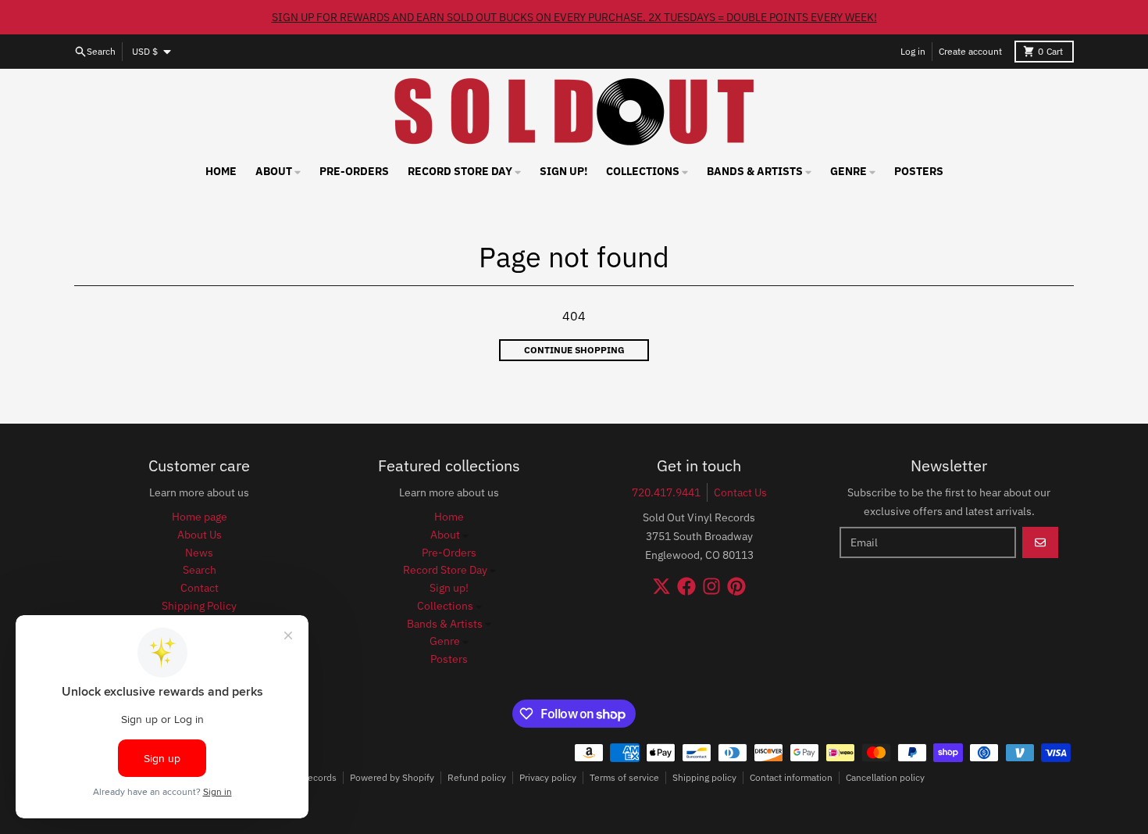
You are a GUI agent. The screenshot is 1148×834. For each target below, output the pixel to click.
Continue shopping (574, 350)
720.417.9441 (666, 492)
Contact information (791, 777)
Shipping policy (704, 777)
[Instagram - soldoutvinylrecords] (711, 586)
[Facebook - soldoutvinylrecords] (686, 586)
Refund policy (476, 777)
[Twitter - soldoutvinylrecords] (661, 586)
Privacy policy (547, 777)
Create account (970, 51)
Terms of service (624, 777)
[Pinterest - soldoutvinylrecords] (736, 586)
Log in (912, 51)
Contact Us (740, 492)
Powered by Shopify (392, 777)
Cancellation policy (885, 777)
